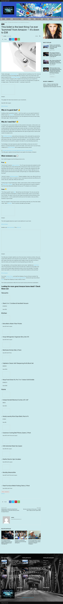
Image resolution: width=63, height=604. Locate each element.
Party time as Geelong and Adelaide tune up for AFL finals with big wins (20, 541)
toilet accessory (10, 227)
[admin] (2, 36)
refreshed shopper (14, 176)
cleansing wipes (13, 74)
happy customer (15, 165)
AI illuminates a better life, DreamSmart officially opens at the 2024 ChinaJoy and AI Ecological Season (10, 510)
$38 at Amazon (4, 106)
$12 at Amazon (4, 273)
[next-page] (4, 547)
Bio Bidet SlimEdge (15, 77)
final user (10, 203)
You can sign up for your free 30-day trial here (15, 277)
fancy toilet (11, 114)
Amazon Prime (9, 276)
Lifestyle (5, 22)
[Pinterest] (16, 39)
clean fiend (36, 265)
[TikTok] (50, 591)
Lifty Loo (18, 227)
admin (5, 36)
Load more (52, 76)
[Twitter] (13, 39)
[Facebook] (10, 39)
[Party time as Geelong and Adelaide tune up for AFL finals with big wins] (21, 535)
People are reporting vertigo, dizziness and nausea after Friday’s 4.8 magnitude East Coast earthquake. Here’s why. (52, 85)
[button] (60, 19)
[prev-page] (2, 547)
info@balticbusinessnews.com (28, 597)
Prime (2, 279)
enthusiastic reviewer (7, 184)
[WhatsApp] (18, 39)
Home (2, 22)
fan (14, 192)
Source (2, 493)
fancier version (11, 147)
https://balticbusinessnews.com (16, 519)
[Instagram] (47, 591)
